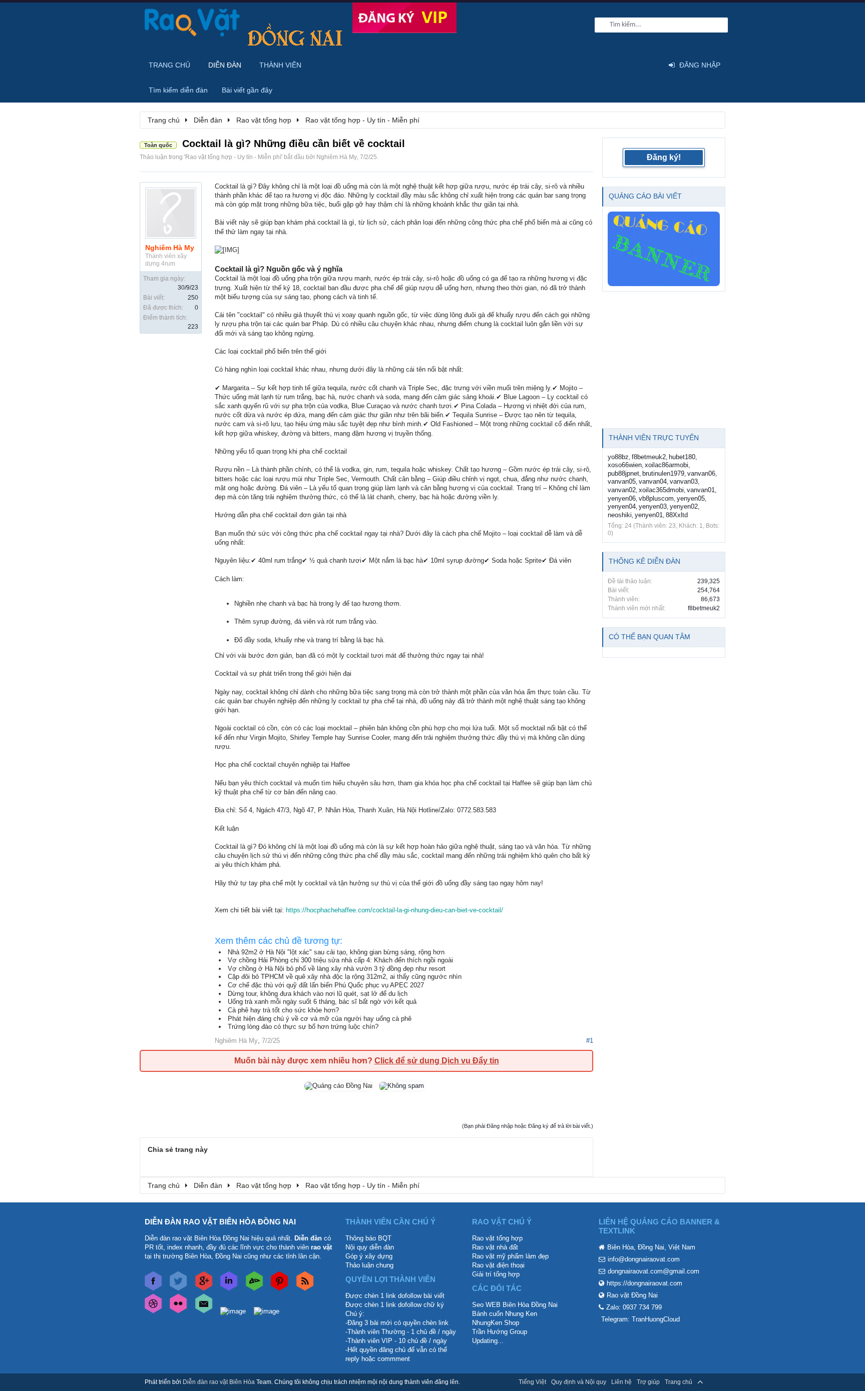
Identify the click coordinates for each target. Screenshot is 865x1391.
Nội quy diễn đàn (369, 1247)
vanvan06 (701, 473)
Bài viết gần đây (247, 90)
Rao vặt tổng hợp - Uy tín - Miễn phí (233, 157)
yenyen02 (684, 506)
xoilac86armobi (666, 465)
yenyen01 (649, 515)
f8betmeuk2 (649, 457)
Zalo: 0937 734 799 (634, 1307)
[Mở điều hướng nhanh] (712, 120)
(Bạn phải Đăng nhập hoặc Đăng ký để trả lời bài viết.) (527, 1126)
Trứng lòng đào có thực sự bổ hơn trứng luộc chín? (303, 1026)
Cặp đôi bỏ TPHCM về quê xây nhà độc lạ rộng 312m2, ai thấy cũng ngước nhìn (345, 976)
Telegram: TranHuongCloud (640, 1319)
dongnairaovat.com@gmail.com (653, 1271)
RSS (714, 1381)
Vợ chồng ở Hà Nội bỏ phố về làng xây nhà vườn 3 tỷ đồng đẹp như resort (337, 968)
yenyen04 (622, 506)
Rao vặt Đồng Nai (632, 1295)
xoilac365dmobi (661, 490)
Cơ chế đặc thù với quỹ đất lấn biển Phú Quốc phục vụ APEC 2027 (326, 985)
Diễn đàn (224, 65)
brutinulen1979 (663, 473)
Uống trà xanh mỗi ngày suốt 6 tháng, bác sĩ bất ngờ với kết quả (322, 1001)
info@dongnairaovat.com (644, 1259)
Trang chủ (169, 65)
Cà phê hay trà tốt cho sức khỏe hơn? (283, 1010)
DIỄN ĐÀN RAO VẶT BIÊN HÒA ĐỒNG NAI (220, 1221)
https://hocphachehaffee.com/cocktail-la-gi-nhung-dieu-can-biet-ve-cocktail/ (394, 910)
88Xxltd (677, 515)
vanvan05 (622, 481)
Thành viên (280, 65)
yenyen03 (653, 506)
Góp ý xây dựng (368, 1256)
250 (193, 297)
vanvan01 (701, 490)
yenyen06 (622, 498)
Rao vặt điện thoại (498, 1265)
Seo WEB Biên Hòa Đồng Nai (515, 1304)
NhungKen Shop (495, 1322)
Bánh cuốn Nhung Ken (504, 1313)
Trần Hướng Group (499, 1331)
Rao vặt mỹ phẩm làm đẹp (510, 1256)
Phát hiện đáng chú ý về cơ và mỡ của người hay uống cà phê (319, 1018)
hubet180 (682, 457)
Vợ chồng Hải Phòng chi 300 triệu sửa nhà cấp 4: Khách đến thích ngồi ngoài (340, 960)
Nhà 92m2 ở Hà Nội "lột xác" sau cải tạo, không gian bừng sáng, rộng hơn (336, 952)
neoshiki (620, 515)
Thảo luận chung (369, 1265)
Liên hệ (621, 1381)
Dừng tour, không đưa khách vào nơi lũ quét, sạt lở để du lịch (317, 993)
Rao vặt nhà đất (495, 1247)
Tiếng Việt (532, 1381)
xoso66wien (625, 465)
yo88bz (618, 457)
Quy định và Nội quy (578, 1381)
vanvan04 (653, 481)
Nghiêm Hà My (336, 157)
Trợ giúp (648, 1381)
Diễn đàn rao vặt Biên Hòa (219, 1381)
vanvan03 (684, 481)
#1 (589, 1040)
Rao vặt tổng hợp (497, 1238)
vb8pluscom (656, 498)
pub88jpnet (623, 473)
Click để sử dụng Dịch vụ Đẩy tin (436, 1060)
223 (193, 326)
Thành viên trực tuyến (654, 438)
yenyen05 (691, 498)
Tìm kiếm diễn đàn (178, 90)
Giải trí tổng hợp (496, 1274)
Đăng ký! (664, 157)
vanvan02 (622, 490)
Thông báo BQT (368, 1238)
